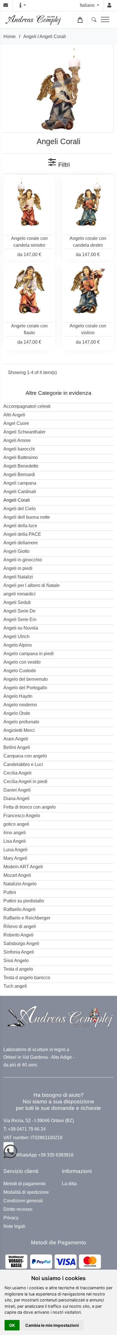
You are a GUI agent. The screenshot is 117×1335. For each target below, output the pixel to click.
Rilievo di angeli (19, 926)
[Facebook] (8, 1147)
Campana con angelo (25, 755)
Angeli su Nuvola (20, 628)
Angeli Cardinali (19, 491)
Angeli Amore (17, 440)
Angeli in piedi (17, 568)
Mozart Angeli (17, 875)
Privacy (10, 1218)
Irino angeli (14, 832)
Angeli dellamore (20, 542)
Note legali (14, 1226)
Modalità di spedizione (26, 1192)
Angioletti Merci (19, 730)
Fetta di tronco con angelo (29, 807)
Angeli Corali (52, 36)
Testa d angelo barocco (26, 977)
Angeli (29, 36)
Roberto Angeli (18, 935)
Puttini (9, 892)
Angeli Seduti (17, 602)
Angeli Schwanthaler (24, 431)
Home (9, 36)
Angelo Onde (16, 713)
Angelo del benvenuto (25, 679)
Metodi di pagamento (24, 1184)
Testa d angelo (18, 969)
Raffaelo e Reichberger (26, 917)
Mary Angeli (15, 858)
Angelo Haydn (17, 696)
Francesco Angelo (21, 815)
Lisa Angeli (14, 841)
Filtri (63, 164)
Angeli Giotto (16, 551)
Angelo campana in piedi (28, 653)
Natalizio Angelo (20, 883)
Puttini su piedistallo (23, 900)
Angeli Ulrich (16, 636)
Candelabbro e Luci (23, 764)
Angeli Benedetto (20, 466)
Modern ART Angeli (23, 866)
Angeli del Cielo (19, 508)
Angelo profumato (21, 721)
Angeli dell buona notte (26, 517)
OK (12, 1325)
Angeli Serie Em (19, 619)
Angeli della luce (20, 525)
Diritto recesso (17, 1209)
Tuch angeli (15, 986)
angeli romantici (19, 593)
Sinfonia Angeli (18, 952)
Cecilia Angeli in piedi (25, 781)
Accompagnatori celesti (27, 406)
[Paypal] (53, 1261)
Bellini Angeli (16, 747)
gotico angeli (16, 824)
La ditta (69, 1184)
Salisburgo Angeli (21, 943)
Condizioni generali (23, 1201)
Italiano (88, 5)
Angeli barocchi (19, 449)
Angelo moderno (20, 704)
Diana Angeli (16, 798)
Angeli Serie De (19, 611)
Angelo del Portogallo (25, 687)
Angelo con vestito (22, 662)
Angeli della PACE (22, 534)
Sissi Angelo (16, 960)
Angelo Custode (19, 670)
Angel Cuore (16, 423)
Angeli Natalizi (18, 576)
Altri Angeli (14, 414)
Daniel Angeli (17, 790)
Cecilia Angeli (17, 773)
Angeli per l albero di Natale (31, 585)
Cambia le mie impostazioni (52, 1325)
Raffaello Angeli (19, 909)
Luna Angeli (15, 849)
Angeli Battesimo (20, 457)
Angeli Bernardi (19, 474)
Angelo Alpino (17, 645)
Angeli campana (19, 483)
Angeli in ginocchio (22, 559)
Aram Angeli (15, 738)
